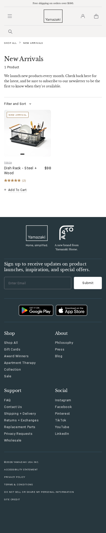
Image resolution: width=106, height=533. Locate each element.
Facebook (63, 407)
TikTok (60, 420)
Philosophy (64, 342)
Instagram (63, 400)
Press (59, 349)
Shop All (10, 43)
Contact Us (13, 407)
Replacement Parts (20, 427)
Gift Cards (12, 349)
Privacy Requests (18, 433)
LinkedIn (62, 433)
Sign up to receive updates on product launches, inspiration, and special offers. (47, 266)
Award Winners (16, 356)
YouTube (62, 427)
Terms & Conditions (18, 484)
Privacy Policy (14, 477)
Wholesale (13, 440)
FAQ (7, 400)
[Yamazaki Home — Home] (53, 16)
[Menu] (10, 16)
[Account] (83, 16)
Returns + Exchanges (21, 420)
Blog (59, 356)
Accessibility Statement (21, 469)
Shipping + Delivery (20, 413)
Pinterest (62, 413)
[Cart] (96, 16)
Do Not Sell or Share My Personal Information (39, 492)
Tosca (8, 162)
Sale (8, 376)
